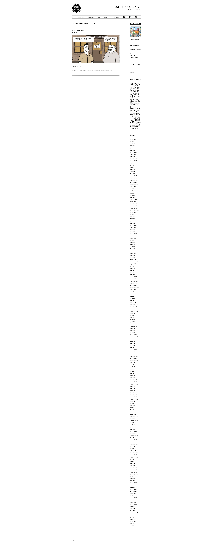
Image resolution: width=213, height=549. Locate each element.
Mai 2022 (132, 244)
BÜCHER (81, 17)
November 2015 (134, 394)
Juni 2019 (132, 317)
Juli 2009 (132, 476)
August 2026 (133, 139)
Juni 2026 (132, 143)
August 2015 (133, 401)
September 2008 (134, 485)
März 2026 (132, 150)
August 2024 (133, 186)
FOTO (131, 53)
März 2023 (132, 223)
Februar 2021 (133, 276)
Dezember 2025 (134, 156)
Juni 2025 (132, 167)
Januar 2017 (133, 375)
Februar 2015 (133, 412)
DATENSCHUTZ (75, 538)
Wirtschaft (134, 127)
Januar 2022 (133, 253)
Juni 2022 (132, 242)
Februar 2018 (133, 349)
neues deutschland (78, 66)
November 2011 (134, 452)
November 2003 (134, 515)
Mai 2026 (132, 146)
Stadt (133, 114)
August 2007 (133, 493)
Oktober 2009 (133, 472)
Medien (138, 103)
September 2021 (134, 261)
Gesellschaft (97, 70)
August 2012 (133, 446)
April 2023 (132, 221)
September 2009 (134, 474)
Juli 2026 (132, 141)
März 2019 (132, 324)
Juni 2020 (132, 294)
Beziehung (132, 86)
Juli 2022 (132, 240)
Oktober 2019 (133, 309)
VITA (98, 17)
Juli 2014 (132, 422)
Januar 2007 (133, 500)
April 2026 (132, 148)
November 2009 (134, 470)
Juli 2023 (132, 214)
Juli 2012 (132, 448)
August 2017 (133, 362)
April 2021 (132, 272)
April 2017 (132, 371)
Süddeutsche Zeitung (135, 117)
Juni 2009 (132, 478)
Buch (136, 86)
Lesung (134, 103)
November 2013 (134, 433)
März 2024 (132, 197)
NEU (73, 17)
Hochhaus (135, 98)
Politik (111, 70)
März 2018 (132, 347)
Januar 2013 (133, 442)
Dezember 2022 (134, 229)
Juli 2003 (132, 517)
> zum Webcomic (134, 39)
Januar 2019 (133, 328)
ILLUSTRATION (134, 57)
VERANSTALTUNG (135, 64)
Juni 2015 (132, 405)
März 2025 (132, 173)
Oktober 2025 (133, 161)
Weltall (138, 125)
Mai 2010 (132, 463)
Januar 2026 (133, 154)
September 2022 (134, 236)
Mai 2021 (132, 270)
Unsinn (135, 122)
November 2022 (134, 231)
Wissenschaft (134, 128)
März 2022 (132, 249)
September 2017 (134, 360)
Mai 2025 (132, 169)
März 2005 (132, 510)
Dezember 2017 (134, 354)
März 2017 (132, 373)
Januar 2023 (133, 227)
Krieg (136, 101)
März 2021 (132, 274)
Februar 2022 (133, 251)
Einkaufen (136, 88)
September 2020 (134, 287)
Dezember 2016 (134, 377)
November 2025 (134, 158)
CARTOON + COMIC (81, 70)
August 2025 (133, 163)
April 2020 (132, 298)
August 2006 (133, 502)
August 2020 (133, 289)
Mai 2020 (132, 296)
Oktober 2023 (133, 208)
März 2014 (132, 429)
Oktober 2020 (133, 285)
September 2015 (134, 399)
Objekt (131, 110)
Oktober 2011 (133, 455)
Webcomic (132, 125)
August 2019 (133, 313)
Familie (137, 90)
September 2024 (134, 184)
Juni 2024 (132, 191)
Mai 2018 (132, 343)
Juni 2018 (132, 341)
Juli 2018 (132, 339)
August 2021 (133, 264)
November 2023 (134, 206)
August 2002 (133, 521)
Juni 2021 (132, 268)
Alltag (131, 83)
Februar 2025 (133, 176)
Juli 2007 (132, 495)
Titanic (136, 120)
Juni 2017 (132, 367)
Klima (132, 101)
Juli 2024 (132, 188)
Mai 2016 (132, 388)
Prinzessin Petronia (135, 112)
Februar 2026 (133, 152)
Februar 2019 (133, 326)
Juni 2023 (132, 216)
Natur (136, 104)
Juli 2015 (132, 403)
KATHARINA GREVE (127, 6)
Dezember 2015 (134, 392)
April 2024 (132, 195)
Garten (131, 94)
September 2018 (134, 337)
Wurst (131, 129)
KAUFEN (106, 17)
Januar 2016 (133, 390)
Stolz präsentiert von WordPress (79, 542)
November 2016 (134, 380)
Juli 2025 (132, 165)
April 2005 (132, 508)
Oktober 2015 (133, 397)
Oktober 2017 (133, 358)
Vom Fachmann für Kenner (135, 123)
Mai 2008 (132, 487)
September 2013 (134, 435)
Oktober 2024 (133, 182)
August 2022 (133, 238)
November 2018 (134, 332)
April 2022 (132, 246)
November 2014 (134, 418)
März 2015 (132, 409)
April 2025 (132, 171)
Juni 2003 (132, 519)
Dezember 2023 (134, 203)
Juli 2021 (132, 266)
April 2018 (132, 345)
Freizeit (136, 92)
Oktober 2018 (133, 334)
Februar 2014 (133, 431)
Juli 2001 (132, 525)
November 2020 (134, 283)
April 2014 (132, 427)
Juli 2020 (132, 291)
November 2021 (134, 257)
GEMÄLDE (132, 55)
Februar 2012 (133, 450)
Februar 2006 (133, 504)
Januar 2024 (133, 201)
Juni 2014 (132, 425)
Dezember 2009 (134, 467)
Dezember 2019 (134, 304)
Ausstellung (136, 84)
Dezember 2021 (134, 255)
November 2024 (134, 180)
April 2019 (132, 322)
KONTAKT (116, 17)
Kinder (137, 99)
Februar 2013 (133, 440)
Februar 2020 (133, 302)
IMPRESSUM (75, 536)
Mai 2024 (132, 193)
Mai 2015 (132, 407)
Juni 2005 (132, 506)
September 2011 (134, 457)
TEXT (131, 62)
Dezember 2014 (134, 416)
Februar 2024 (133, 199)
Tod (131, 122)
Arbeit (135, 83)
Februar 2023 (133, 225)
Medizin (132, 104)
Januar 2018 (133, 352)
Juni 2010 (132, 461)
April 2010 (132, 465)
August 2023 (133, 212)
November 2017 (134, 356)
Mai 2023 (132, 218)
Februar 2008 (133, 489)
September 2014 (134, 420)
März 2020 (132, 300)
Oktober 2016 (133, 382)
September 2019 (134, 311)
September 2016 (134, 384)
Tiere (131, 120)
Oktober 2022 (133, 234)
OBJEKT (132, 60)
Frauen (132, 92)
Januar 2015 (133, 414)
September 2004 (134, 513)
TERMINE (91, 17)
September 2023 (134, 210)
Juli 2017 (132, 364)
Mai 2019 (132, 319)
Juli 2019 (132, 315)
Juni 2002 (132, 523)
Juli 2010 (132, 459)
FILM (131, 51)
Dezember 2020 (134, 281)
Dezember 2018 (134, 330)
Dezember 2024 (134, 178)
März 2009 (132, 480)
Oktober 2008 (133, 482)
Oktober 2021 (133, 259)
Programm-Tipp (134, 113)
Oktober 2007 (133, 491)
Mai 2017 (132, 369)
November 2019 (134, 307)
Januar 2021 (133, 279)
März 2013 (132, 437)
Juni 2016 (132, 386)
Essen (132, 90)
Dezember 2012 (134, 444)
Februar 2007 (133, 498)
